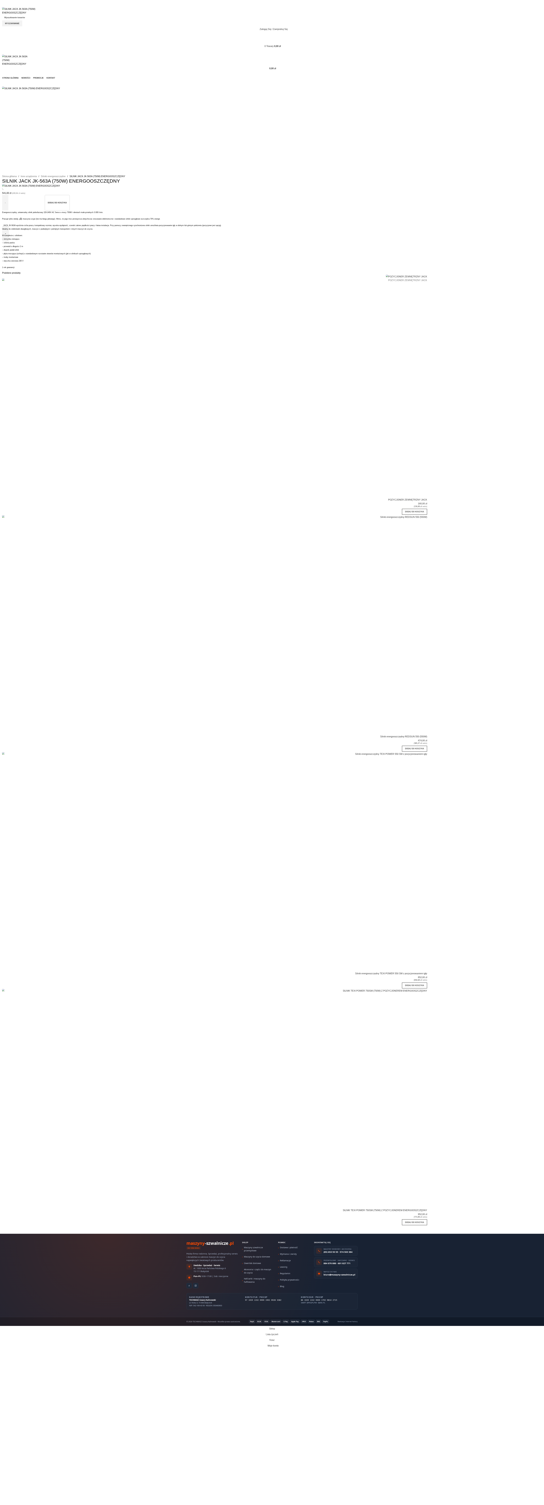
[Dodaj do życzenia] (423, 494)
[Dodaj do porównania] (408, 494)
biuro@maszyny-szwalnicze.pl (39, 5)
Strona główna (9, 176)
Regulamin (285, 1273)
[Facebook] (189, 1285)
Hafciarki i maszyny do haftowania (254, 1280)
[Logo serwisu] (23, 11)
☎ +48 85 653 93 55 (12, 2)
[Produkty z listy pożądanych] (272, 35)
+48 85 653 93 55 (11, 5)
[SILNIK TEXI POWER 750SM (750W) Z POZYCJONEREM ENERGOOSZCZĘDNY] (214, 1095)
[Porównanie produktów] (272, 40)
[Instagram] (195, 1285)
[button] (414, 512)
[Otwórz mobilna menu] (272, 52)
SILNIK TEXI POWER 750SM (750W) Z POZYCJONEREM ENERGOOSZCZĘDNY (385, 1210)
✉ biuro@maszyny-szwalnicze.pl (43, 2)
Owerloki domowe (252, 1263)
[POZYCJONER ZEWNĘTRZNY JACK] (406, 276)
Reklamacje (285, 1260)
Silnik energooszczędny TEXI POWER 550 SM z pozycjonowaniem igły (391, 973)
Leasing (283, 1267)
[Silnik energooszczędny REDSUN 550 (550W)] (214, 621)
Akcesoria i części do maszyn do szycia (257, 1271)
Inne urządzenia (29, 176)
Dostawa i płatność (289, 1247)
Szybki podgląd (415, 494)
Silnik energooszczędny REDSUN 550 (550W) (403, 736)
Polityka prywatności (289, 1279)
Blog (282, 1286)
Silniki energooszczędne (53, 176)
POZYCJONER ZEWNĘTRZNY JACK (407, 500)
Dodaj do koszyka (57, 203)
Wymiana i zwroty (288, 1254)
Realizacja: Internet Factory (348, 1321)
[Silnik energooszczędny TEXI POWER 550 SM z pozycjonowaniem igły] (214, 858)
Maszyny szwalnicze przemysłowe (253, 1249)
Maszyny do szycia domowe (257, 1256)
